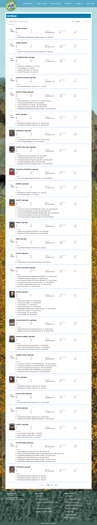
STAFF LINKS (90, 3)
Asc (87, 21)
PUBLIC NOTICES (55, 3)
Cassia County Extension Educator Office (47, 502)
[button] (12, 31)
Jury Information (69, 496)
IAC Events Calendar (70, 517)
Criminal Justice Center (42, 499)
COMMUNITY (68, 3)
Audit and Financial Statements (73, 505)
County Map (39, 496)
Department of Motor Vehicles (44, 511)
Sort (73, 21)
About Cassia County (70, 514)
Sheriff (38, 505)
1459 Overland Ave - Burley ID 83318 (15, 495)
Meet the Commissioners (71, 502)
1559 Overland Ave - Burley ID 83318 (15, 499)
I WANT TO (79, 3)
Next (56, 485)
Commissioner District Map (43, 508)
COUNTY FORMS (41, 3)
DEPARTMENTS (28, 3)
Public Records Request (71, 508)
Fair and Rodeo (69, 511)
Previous (42, 485)
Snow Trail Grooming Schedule (73, 499)
